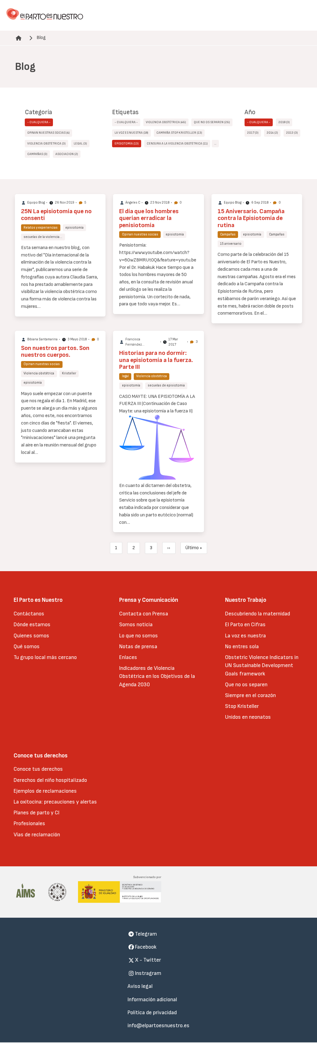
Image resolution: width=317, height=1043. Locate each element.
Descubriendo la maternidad (257, 613)
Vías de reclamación (37, 834)
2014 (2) (272, 133)
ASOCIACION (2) (66, 154)
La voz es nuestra (245, 635)
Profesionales (29, 823)
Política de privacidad (152, 1012)
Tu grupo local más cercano (45, 657)
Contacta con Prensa (143, 613)
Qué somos (27, 646)
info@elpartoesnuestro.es (158, 1025)
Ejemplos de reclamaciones (45, 791)
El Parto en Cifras (245, 624)
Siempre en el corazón (250, 695)
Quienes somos (31, 635)
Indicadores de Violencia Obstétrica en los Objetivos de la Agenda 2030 (157, 676)
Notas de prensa (138, 646)
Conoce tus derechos (38, 769)
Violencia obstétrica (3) (46, 143)
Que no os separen (246, 684)
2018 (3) (284, 122)
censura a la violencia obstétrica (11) (177, 143)
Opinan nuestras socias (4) (48, 133)
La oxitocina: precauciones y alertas (55, 802)
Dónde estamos (32, 624)
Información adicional (152, 999)
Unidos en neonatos (248, 717)
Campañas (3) (37, 154)
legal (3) (80, 143)
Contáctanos (29, 613)
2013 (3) (292, 133)
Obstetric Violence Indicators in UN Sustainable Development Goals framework (261, 665)
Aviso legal (140, 986)
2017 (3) (252, 133)
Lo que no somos (138, 635)
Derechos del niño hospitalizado (50, 780)
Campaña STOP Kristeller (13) (179, 133)
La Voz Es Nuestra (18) (131, 133)
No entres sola (242, 646)
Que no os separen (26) (212, 122)
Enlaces (128, 657)
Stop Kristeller (242, 706)
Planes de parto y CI (36, 812)
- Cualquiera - (38, 122)
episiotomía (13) (127, 143)
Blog (41, 38)
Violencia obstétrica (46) (166, 122)
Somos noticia (136, 624)
